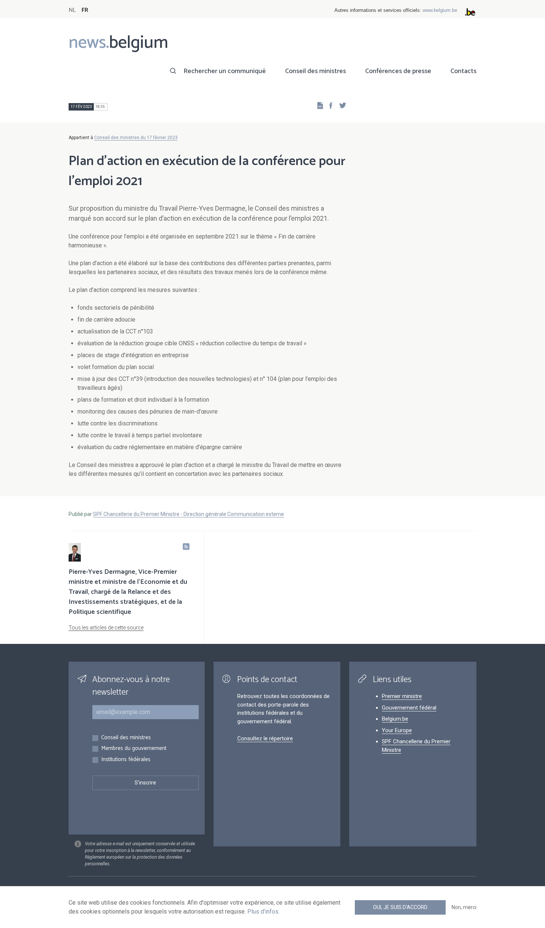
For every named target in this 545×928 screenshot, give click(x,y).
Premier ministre (402, 696)
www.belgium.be (440, 10)
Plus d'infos (262, 911)
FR (85, 10)
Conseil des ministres (315, 71)
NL (72, 10)
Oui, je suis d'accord (400, 907)
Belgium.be (395, 718)
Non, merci (464, 907)
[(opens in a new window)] (328, 105)
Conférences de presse (398, 71)
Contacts (463, 71)
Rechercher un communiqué (225, 71)
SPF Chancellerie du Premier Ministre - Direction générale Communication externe (188, 514)
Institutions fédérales (126, 760)
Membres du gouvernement (133, 748)
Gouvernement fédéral (409, 707)
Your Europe (397, 730)
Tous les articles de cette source (106, 628)
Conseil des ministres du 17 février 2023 (136, 137)
